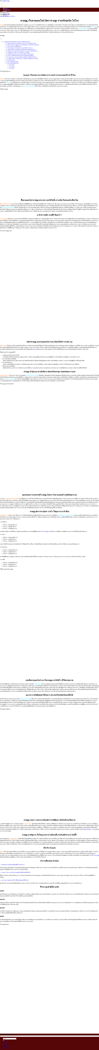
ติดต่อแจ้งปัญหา (87, 829)
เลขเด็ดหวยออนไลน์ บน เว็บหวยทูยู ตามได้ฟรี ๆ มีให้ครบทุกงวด (21, 54)
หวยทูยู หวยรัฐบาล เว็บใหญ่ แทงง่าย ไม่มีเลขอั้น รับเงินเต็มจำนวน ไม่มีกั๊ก (23, 58)
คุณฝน (13, 68)
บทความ (5, 7)
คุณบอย (13, 67)
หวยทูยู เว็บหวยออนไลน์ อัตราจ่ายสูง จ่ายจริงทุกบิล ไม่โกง (17, 41)
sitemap (5, 1048)
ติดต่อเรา (5, 1045)
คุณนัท (13, 64)
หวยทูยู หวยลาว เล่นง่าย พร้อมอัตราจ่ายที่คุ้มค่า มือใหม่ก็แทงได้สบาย (22, 57)
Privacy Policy (6, 1046)
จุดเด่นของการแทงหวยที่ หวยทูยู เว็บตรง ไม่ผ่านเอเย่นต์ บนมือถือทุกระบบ (23, 51)
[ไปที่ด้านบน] (0, 1036)
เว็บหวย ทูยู (96, 855)
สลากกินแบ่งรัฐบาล (45, 531)
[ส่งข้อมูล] (3, 1040)
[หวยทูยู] (4, 1)
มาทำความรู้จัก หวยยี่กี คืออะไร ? (15, 46)
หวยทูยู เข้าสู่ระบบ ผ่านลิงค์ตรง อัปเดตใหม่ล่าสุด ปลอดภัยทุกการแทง (22, 49)
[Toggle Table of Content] (1, 39)
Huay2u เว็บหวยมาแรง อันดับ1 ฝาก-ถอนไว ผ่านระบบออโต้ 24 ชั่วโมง (22, 43)
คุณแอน (13, 65)
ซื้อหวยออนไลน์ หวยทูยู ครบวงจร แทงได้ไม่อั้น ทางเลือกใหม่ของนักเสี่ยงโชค (23, 44)
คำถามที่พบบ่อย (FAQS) (13, 61)
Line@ (35, 349)
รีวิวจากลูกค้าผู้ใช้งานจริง (13, 63)
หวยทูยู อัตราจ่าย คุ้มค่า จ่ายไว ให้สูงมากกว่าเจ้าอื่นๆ (18, 52)
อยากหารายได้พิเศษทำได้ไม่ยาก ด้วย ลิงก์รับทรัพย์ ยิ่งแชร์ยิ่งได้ (20, 55)
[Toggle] (0, 880)
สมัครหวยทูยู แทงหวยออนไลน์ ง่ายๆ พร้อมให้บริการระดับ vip (20, 47)
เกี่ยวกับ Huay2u (11, 60)
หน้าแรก (5, 6)
